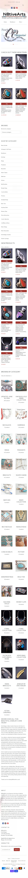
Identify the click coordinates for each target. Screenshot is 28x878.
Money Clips (4, 211)
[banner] (14, 15)
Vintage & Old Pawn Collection (21, 398)
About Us (8, 860)
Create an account (15, 858)
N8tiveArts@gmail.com (9, 838)
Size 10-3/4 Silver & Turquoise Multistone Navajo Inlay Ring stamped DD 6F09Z (6, 77)
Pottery (3, 195)
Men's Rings (4, 226)
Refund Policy (14, 860)
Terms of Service (21, 860)
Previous (2, 35)
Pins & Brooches (5, 215)
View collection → (5, 247)
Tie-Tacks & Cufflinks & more (6, 657)
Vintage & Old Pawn (6, 149)
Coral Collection (5, 219)
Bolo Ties (3, 203)
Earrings (3, 157)
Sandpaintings (4, 199)
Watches (3, 176)
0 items (11, 1)
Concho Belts (4, 192)
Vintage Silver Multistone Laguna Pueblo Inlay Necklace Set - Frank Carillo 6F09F (6, 359)
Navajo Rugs (4, 188)
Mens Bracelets (7, 685)
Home (5, 22)
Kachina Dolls (4, 207)
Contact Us (13, 861)
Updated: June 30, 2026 (6, 397)
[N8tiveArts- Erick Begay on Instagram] (14, 8)
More (20, 22)
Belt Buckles (4, 184)
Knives (3, 180)
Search (3, 860)
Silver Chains (4, 172)
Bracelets (3, 168)
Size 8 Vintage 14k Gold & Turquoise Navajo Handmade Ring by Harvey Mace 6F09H (6, 109)
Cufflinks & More (5, 223)
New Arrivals (4, 145)
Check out (17, 1)
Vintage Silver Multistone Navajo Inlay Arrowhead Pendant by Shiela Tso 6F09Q (21, 328)
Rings (2, 161)
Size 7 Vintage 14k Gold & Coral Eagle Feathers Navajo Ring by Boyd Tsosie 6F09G (21, 109)
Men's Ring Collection (21, 656)
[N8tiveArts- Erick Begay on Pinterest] (17, 8)
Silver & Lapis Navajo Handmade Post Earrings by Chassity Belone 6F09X (21, 353)
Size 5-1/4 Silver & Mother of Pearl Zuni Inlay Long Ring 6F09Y (21, 76)
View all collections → (6, 375)
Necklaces (12, 22)
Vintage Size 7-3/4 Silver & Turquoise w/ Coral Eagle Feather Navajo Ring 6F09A (6, 328)
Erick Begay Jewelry (6, 234)
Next (26, 35)
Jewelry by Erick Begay (21, 685)
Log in (9, 858)
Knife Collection (21, 501)
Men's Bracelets (5, 230)
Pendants (3, 164)
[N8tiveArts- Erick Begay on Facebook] (12, 8)
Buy (7, 71)
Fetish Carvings (5, 238)
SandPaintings (7, 577)
